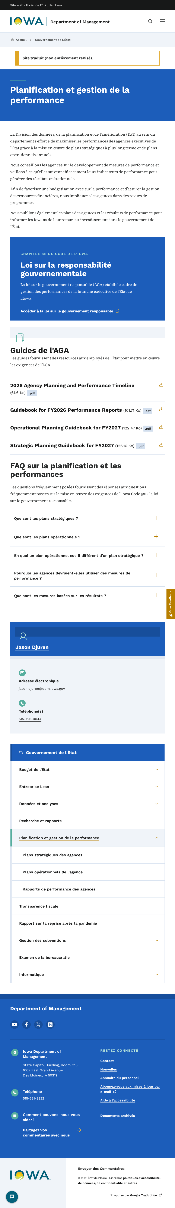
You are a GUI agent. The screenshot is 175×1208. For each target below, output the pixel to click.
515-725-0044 (30, 719)
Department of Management (80, 21)
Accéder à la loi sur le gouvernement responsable (66, 311)
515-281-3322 (33, 1098)
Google (143, 1195)
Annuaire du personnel (119, 1078)
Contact (107, 1061)
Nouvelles (108, 1069)
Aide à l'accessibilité (117, 1100)
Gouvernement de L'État (52, 39)
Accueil (21, 39)
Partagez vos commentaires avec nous (46, 1132)
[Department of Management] (27, 21)
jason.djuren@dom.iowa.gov (42, 689)
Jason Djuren (32, 647)
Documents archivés (117, 1116)
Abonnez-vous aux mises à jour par (130, 1089)
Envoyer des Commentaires (101, 1169)
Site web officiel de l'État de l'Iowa (36, 5)
